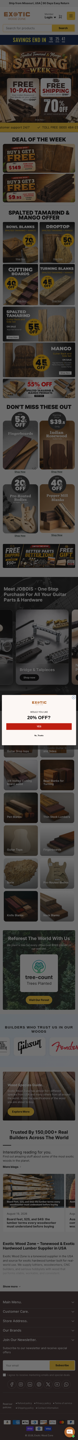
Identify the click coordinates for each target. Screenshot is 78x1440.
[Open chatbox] (69, 1432)
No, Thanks (39, 735)
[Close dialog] (73, 697)
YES (39, 726)
